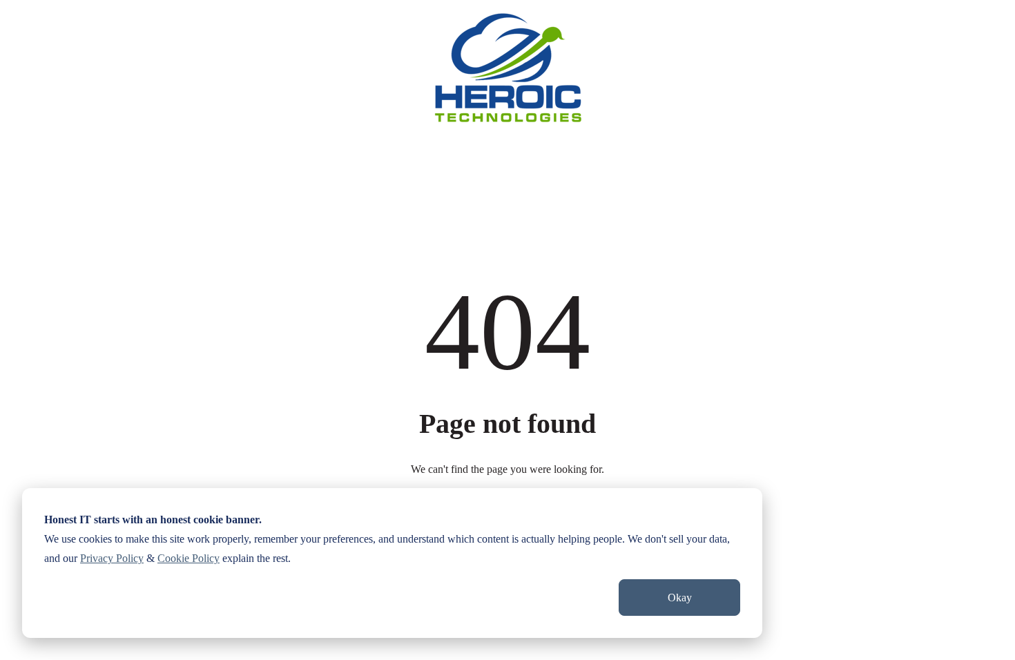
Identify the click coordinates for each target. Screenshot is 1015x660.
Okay (680, 597)
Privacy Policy (112, 558)
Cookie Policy (188, 558)
